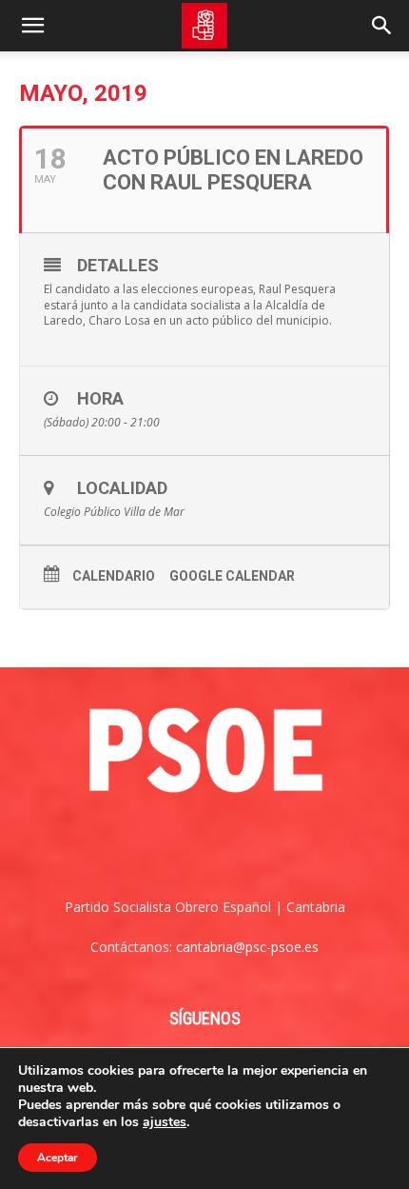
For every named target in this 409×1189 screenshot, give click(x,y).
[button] (32, 25)
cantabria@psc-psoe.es (247, 947)
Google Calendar (232, 576)
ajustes (164, 1122)
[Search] (382, 25)
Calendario (113, 576)
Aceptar (57, 1157)
